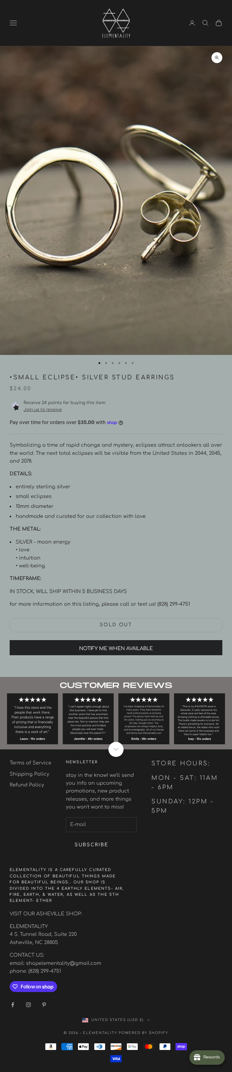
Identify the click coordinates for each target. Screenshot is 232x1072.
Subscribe (91, 844)
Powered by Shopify (143, 1033)
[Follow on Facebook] (13, 1005)
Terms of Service (30, 763)
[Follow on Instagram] (28, 1005)
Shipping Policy (29, 774)
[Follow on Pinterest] (44, 1005)
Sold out (116, 624)
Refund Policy (27, 785)
